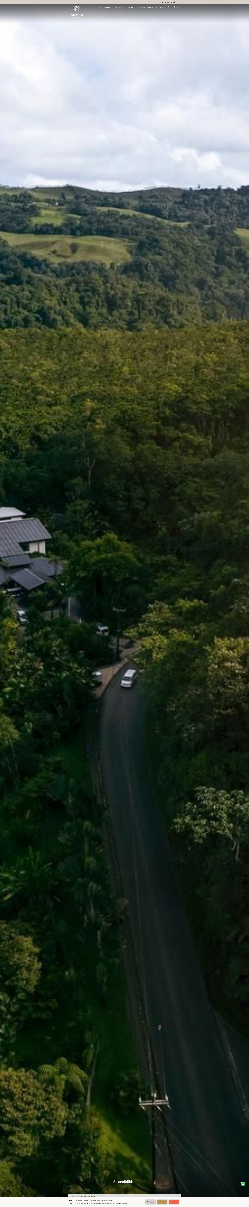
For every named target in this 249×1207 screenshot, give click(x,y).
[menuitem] (105, 7)
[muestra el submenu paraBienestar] (164, 7)
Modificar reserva (89, 1196)
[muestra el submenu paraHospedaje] (123, 7)
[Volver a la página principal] (76, 11)
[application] (124, 1202)
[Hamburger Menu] (168, 7)
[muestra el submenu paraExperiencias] (111, 7)
